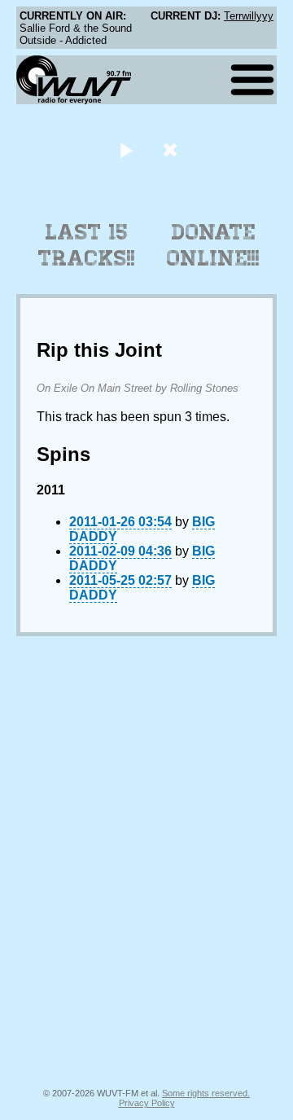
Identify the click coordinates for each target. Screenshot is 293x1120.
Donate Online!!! (213, 245)
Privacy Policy (147, 1103)
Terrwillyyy (248, 16)
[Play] (125, 149)
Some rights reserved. (206, 1093)
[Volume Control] (172, 149)
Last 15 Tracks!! (86, 245)
